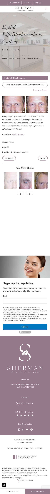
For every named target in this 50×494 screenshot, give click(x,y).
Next (43, 158)
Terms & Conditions (14, 448)
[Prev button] (20, 193)
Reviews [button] (38, 3)
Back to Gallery (41, 90)
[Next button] (29, 193)
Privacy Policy (29, 448)
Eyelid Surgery (24, 56)
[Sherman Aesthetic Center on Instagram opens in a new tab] (18, 429)
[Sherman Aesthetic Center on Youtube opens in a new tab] (27, 429)
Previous (9, 158)
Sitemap (40, 448)
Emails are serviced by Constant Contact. (24, 319)
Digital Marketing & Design (27, 457)
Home (4, 56)
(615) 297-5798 (27, 480)
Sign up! (25, 326)
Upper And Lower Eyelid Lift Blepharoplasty (21, 58)
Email (5, 296)
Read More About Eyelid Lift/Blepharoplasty (25, 84)
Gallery (12, 56)
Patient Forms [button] (14, 3)
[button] (4, 485)
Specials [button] (27, 3)
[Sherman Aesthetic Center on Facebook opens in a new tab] (23, 429)
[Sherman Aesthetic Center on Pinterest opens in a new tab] (31, 429)
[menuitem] (18, 429)
